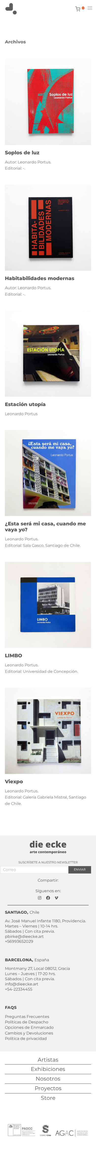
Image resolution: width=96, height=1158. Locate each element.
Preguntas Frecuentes (27, 1016)
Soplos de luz (22, 153)
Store (48, 1098)
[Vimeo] (56, 897)
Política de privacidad (26, 1038)
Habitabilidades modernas (39, 278)
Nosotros (48, 1078)
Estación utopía (25, 404)
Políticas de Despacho (26, 1022)
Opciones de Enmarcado (29, 1027)
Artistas (48, 1059)
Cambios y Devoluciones (29, 1033)
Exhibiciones (48, 1069)
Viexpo (14, 781)
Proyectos (48, 1088)
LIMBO (13, 656)
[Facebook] (48, 897)
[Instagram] (39, 897)
